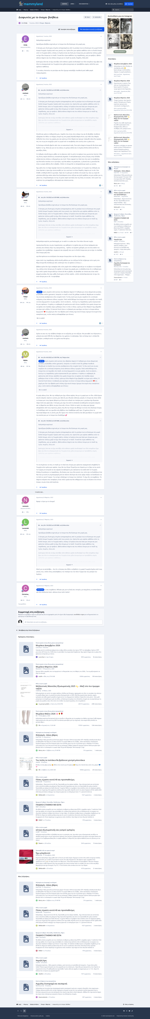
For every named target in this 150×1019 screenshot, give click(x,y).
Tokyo (25, 297)
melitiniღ (38, 691)
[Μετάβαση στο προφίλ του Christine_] (25, 588)
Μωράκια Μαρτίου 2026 (47, 666)
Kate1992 (38, 737)
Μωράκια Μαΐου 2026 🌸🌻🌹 (49, 713)
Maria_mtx (42, 750)
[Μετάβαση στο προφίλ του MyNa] (25, 354)
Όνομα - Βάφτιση (45, 23)
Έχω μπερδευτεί (43, 853)
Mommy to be (40, 986)
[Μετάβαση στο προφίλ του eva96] (37, 676)
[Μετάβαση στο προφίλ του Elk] (37, 725)
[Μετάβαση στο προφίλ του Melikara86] (37, 795)
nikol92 (38, 762)
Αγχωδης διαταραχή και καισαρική (51, 983)
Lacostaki (25, 528)
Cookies (48, 1016)
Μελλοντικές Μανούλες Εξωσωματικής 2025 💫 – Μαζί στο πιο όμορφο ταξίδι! (68, 687)
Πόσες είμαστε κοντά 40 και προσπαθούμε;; (55, 779)
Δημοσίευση (123, 110)
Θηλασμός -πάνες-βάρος (47, 735)
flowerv (41, 843)
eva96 (40, 676)
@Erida (39, 292)
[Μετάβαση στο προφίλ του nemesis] (25, 500)
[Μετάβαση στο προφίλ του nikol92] (37, 974)
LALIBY (38, 832)
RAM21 (41, 820)
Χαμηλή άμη (41, 960)
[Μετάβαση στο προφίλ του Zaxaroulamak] (37, 997)
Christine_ (25, 594)
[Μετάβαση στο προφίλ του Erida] (19, 23)
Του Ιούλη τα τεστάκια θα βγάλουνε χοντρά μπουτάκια (60, 760)
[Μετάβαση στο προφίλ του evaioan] (25, 87)
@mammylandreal (120, 51)
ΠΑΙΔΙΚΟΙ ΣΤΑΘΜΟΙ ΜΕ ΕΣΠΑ (48, 804)
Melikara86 (39, 782)
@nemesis (40, 590)
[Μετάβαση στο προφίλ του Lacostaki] (25, 522)
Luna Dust (39, 647)
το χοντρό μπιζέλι (44, 704)
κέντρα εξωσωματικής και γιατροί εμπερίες (55, 830)
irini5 (25, 200)
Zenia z (118, 153)
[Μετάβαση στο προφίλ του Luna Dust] (37, 657)
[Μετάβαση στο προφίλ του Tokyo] (25, 290)
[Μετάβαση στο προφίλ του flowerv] (37, 843)
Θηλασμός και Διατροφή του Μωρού (46, 732)
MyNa (25, 360)
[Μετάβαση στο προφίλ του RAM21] (37, 820)
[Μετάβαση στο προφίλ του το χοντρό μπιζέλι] (37, 704)
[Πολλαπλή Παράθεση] (37, 78)
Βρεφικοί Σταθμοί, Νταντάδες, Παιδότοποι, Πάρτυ (50, 802)
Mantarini (38, 669)
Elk (36, 716)
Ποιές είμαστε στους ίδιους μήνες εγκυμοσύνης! (49, 643)
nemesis (25, 506)
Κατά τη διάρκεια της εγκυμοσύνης (46, 981)
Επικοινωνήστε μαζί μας (37, 1016)
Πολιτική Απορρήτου (23, 1016)
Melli (37, 807)
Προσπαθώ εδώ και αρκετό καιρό (45, 850)
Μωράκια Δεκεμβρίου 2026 (48, 645)
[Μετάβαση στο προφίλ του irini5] (25, 194)
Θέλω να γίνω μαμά (41, 683)
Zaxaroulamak (43, 997)
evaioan (25, 93)
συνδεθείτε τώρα (79, 614)
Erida (25, 23)
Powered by (125, 1016)
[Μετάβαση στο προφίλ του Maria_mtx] (37, 750)
